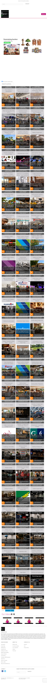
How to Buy (3, 646)
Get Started (3, 644)
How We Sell (3, 655)
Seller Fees (3, 658)
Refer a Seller (3, 661)
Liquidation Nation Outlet (23, 195)
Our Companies (15, 647)
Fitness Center (8, 467)
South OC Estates (8, 404)
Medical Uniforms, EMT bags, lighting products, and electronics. (23, 509)
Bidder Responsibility (5, 652)
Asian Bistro (23, 572)
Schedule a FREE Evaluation (5, 657)
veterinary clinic (23, 551)
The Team (14, 650)
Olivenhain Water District (23, 321)
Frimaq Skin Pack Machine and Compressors (9, 572)
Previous (8, 610)
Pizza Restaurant (23, 404)
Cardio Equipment (37, 488)
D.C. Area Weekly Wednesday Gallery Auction (37, 91)
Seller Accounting (4, 660)
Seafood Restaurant (37, 446)
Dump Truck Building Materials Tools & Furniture (9, 132)
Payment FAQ (3, 649)
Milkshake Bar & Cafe (23, 153)
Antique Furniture (8, 488)
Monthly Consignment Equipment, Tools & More (22, 426)
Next (12, 610)
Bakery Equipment (37, 132)
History (14, 649)
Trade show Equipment (23, 593)
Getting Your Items (4, 650)
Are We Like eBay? (16, 646)
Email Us (25, 644)
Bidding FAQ (3, 647)
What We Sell (15, 644)
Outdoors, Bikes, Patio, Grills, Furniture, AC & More (37, 237)
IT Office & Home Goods (23, 216)
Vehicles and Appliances (37, 572)
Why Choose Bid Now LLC (5, 663)
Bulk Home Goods (37, 593)
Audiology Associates (8, 446)
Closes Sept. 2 (7, 42)
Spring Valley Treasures (37, 384)
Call (24, 646)
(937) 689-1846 (23, 678)
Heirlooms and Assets (8, 321)
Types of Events (3, 654)
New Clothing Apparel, (37, 467)
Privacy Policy (26, 647)
